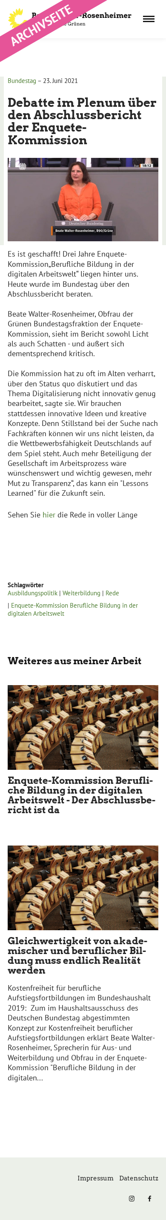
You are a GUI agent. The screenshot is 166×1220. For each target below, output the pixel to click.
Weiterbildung (81, 593)
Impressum (95, 1178)
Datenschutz (138, 1178)
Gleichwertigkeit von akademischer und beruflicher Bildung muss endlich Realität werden (77, 955)
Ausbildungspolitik (32, 593)
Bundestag (22, 81)
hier (50, 515)
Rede (112, 593)
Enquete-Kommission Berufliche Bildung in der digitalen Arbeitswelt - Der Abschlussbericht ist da (81, 795)
